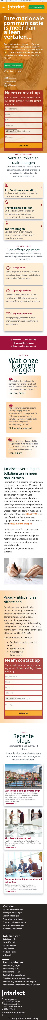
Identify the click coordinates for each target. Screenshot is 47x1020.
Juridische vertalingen (13, 909)
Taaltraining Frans (11, 972)
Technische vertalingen (13, 925)
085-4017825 (27, 1)
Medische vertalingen (12, 928)
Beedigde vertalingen (12, 912)
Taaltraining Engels (12, 965)
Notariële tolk (9, 942)
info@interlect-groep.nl (11, 1)
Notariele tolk (16, 651)
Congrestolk (16, 655)
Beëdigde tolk (9, 939)
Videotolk (7, 955)
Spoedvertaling (17, 648)
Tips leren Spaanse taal (18, 838)
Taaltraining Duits (11, 968)
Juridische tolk (9, 945)
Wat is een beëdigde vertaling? (22, 790)
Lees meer (9, 803)
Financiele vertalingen (13, 919)
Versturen (23, 145)
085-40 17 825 (23, 633)
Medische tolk (9, 952)
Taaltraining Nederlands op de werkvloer (21, 984)
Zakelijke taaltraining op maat (17, 978)
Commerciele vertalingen (14, 922)
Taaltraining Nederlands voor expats (19, 981)
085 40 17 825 (32, 514)
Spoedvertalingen (11, 916)
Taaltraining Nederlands (14, 975)
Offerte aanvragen (36, 7)
